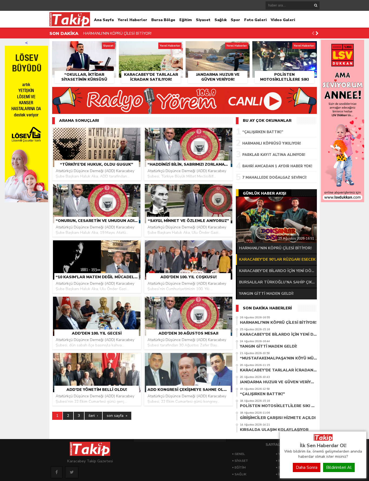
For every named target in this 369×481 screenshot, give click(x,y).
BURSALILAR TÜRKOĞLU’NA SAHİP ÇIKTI (277, 282)
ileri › (93, 415)
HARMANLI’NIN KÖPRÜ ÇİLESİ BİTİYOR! (117, 33)
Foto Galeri (255, 19)
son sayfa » (117, 415)
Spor (235, 19)
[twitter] (71, 472)
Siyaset (203, 19)
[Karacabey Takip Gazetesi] (323, 439)
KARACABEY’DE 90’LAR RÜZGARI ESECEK (277, 259)
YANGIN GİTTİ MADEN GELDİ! (266, 293)
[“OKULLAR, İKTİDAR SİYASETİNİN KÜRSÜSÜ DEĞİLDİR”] (84, 47)
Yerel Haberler (132, 19)
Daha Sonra (306, 467)
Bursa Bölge (163, 19)
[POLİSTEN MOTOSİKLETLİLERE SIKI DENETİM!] (284, 47)
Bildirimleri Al (339, 467)
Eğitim (185, 19)
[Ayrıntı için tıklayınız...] (342, 201)
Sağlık (220, 19)
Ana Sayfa (104, 19)
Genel (239, 454)
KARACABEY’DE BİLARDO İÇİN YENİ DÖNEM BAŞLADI (278, 270)
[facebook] (56, 472)
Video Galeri (283, 19)
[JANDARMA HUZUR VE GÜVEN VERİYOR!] (218, 47)
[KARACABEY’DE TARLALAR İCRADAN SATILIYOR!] (151, 47)
